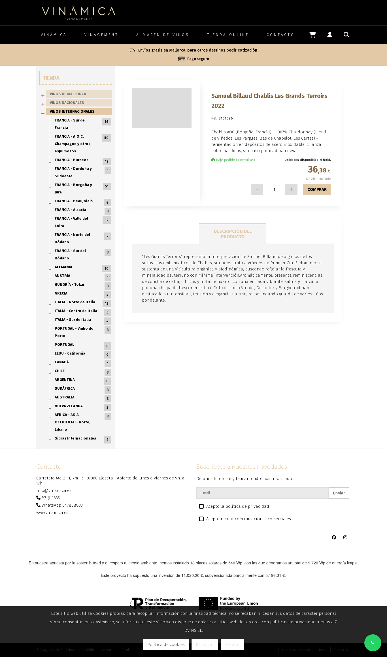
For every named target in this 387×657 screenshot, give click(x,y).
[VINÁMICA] (78, 12)
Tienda (51, 78)
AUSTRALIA (82, 398)
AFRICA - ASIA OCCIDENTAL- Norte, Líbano (82, 422)
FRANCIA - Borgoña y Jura (82, 188)
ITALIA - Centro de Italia (82, 311)
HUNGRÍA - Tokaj (82, 285)
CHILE (82, 371)
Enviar (339, 493)
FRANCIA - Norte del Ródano (82, 238)
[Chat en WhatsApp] (372, 642)
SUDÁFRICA (82, 389)
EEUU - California (82, 354)
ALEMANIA (82, 267)
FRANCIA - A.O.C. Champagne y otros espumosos (82, 143)
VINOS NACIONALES (67, 103)
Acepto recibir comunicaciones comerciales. (249, 518)
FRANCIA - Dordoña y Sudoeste (82, 172)
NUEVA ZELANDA (82, 406)
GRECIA (82, 294)
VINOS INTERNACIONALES (72, 111)
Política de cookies (166, 644)
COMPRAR (317, 189)
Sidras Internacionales (82, 439)
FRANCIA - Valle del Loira (82, 222)
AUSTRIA (82, 276)
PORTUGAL (82, 345)
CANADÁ (82, 363)
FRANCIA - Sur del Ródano (82, 254)
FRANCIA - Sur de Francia (82, 124)
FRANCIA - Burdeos (82, 160)
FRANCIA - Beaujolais (82, 201)
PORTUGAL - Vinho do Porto (82, 332)
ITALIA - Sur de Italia (82, 320)
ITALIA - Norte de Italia (82, 303)
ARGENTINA (82, 380)
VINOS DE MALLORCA (68, 94)
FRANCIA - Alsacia (82, 210)
